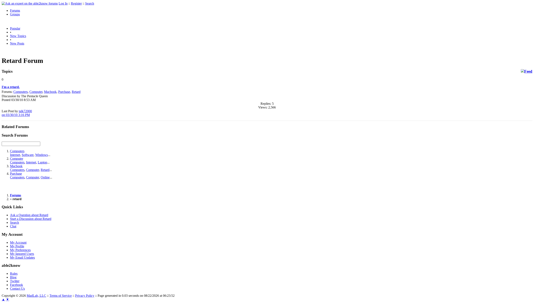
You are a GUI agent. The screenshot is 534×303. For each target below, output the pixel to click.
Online (45, 177)
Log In (63, 3)
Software (28, 155)
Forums (15, 10)
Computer (35, 92)
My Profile (17, 246)
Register (76, 3)
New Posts (17, 43)
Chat (13, 226)
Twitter (14, 281)
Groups (15, 14)
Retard (76, 92)
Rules (14, 273)
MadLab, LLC (36, 295)
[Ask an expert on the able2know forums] (30, 3)
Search (89, 3)
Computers (20, 92)
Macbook (50, 92)
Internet (15, 155)
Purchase (64, 92)
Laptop (42, 162)
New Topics (18, 36)
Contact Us (17, 288)
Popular (15, 28)
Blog (13, 277)
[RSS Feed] (526, 71)
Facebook (16, 285)
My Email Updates (22, 257)
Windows (41, 155)
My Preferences (20, 250)
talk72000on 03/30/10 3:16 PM (17, 113)
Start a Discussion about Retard (30, 219)
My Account (18, 242)
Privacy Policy (84, 295)
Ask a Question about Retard (29, 215)
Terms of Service (60, 295)
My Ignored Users (22, 254)
